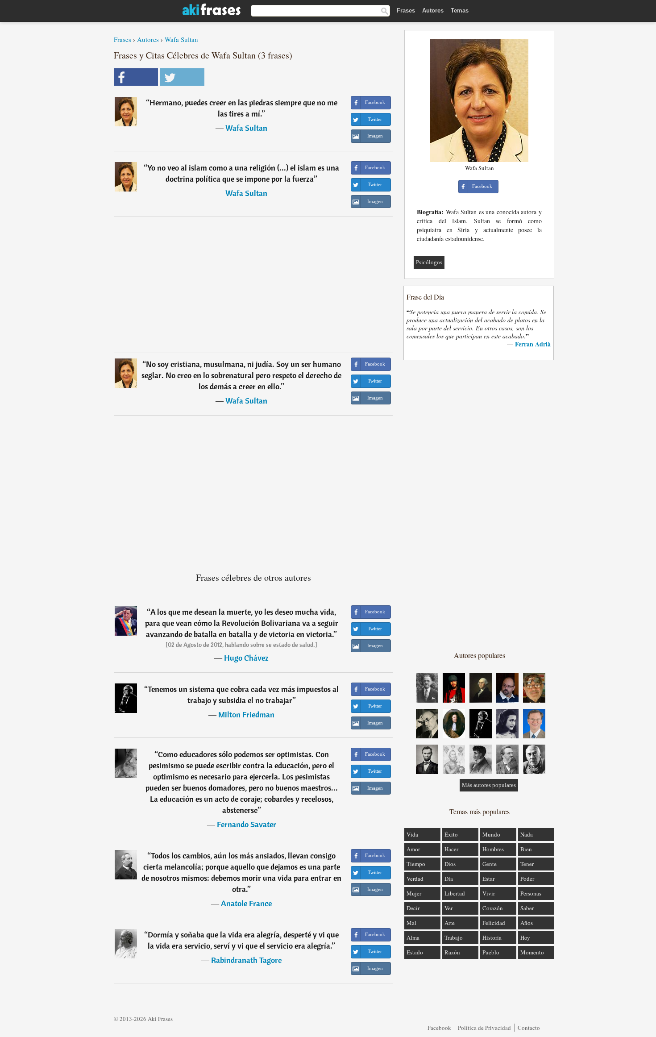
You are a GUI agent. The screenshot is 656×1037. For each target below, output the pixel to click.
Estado (415, 952)
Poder (527, 879)
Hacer (451, 849)
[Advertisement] (253, 284)
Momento (532, 952)
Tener (527, 864)
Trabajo (453, 937)
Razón (452, 952)
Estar (488, 879)
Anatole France (246, 903)
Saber (527, 908)
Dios (450, 864)
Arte (449, 923)
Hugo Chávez (246, 658)
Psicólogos (429, 262)
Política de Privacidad (484, 1028)
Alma (413, 937)
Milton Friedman (246, 714)
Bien (526, 849)
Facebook (439, 1028)
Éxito (451, 834)
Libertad (454, 893)
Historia (492, 937)
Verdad (415, 879)
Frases (406, 10)
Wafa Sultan (181, 39)
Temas (460, 10)
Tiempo (416, 864)
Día (448, 879)
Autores (433, 10)
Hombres (493, 849)
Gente (489, 864)
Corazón (492, 908)
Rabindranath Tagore (246, 960)
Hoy (525, 937)
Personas (530, 893)
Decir (413, 908)
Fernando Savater (246, 824)
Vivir (488, 893)
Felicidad (493, 923)
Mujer (414, 893)
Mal (411, 923)
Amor (413, 849)
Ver (448, 908)
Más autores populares (489, 785)
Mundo (491, 834)
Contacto (529, 1028)
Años (526, 923)
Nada (526, 834)
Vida (412, 834)
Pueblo (490, 952)
